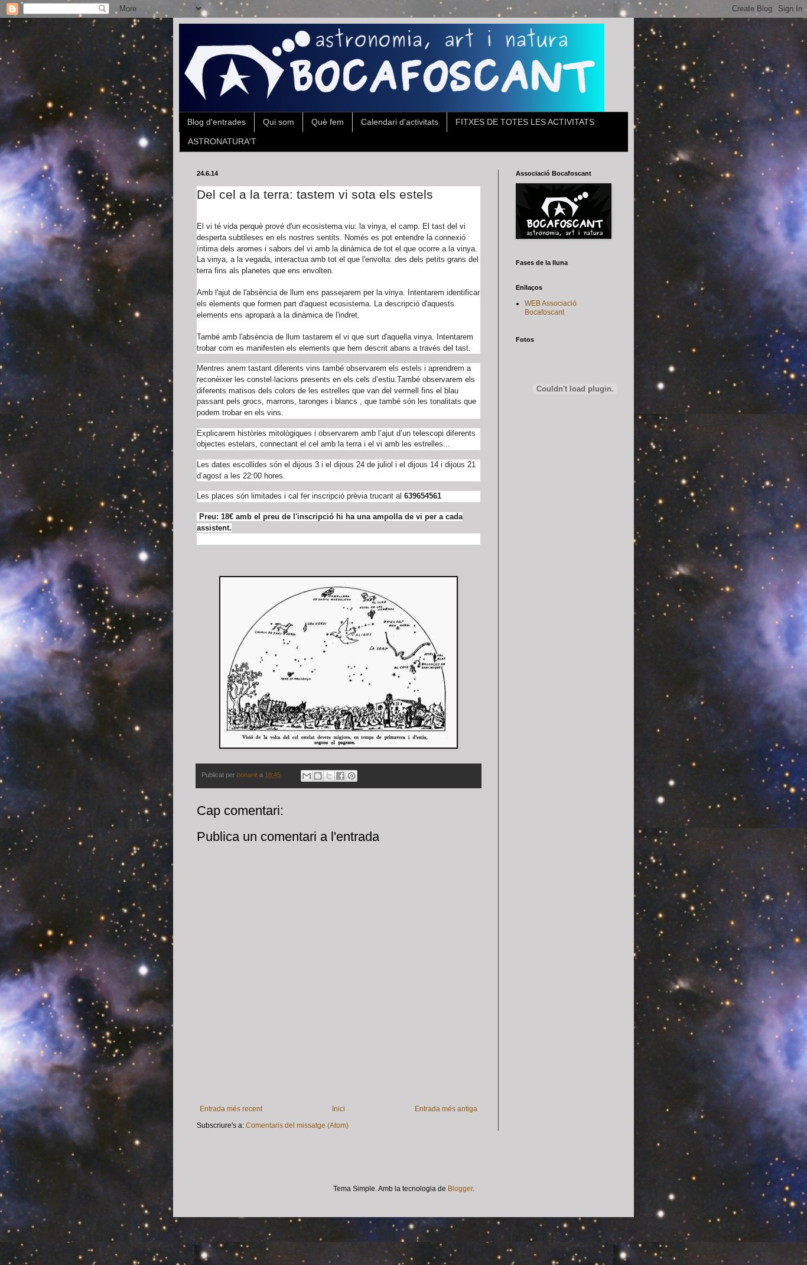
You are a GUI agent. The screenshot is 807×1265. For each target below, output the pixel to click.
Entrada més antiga (446, 1109)
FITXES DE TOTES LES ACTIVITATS (524, 122)
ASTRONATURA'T (222, 141)
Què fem (327, 122)
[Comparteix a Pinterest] (351, 776)
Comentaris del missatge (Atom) (297, 1125)
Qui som (278, 122)
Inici (338, 1109)
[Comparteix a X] (329, 776)
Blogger (460, 1189)
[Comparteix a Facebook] (340, 776)
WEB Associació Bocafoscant (551, 307)
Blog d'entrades (216, 122)
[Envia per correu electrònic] (307, 776)
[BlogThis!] (318, 776)
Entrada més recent (231, 1109)
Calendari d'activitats (399, 122)
